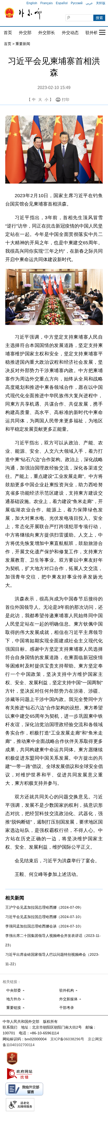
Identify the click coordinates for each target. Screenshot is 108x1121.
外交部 (25, 32)
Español (62, 3)
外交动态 (70, 32)
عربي (89, 3)
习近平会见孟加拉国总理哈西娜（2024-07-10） (44, 917)
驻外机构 (93, 32)
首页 (8, 32)
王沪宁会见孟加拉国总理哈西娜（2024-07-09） (44, 907)
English (31, 3)
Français (46, 3)
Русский (77, 3)
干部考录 (66, 1008)
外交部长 (46, 32)
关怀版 (100, 3)
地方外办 (13, 999)
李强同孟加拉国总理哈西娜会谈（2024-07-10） (44, 926)
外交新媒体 (68, 999)
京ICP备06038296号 (67, 1039)
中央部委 (13, 990)
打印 (65, 99)
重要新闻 (22, 44)
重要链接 (13, 1008)
